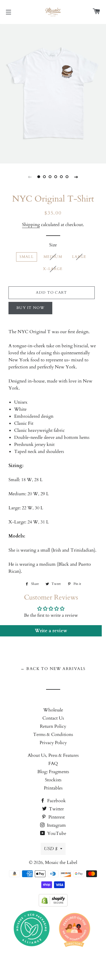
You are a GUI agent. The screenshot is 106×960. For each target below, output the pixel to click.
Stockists (53, 780)
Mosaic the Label (61, 862)
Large (79, 256)
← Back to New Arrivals (53, 668)
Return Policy (53, 726)
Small (27, 256)
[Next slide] (76, 177)
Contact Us (53, 718)
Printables (53, 788)
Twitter (56, 809)
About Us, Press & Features (53, 755)
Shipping (31, 225)
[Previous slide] (30, 177)
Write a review (51, 631)
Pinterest (56, 817)
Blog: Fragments (53, 772)
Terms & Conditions (53, 734)
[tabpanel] (53, 93)
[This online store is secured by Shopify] (53, 905)
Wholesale (53, 710)
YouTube (56, 833)
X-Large (52, 268)
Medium (53, 256)
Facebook (56, 801)
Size (53, 245)
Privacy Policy (53, 743)
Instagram (56, 825)
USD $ (50, 849)
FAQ (53, 763)
